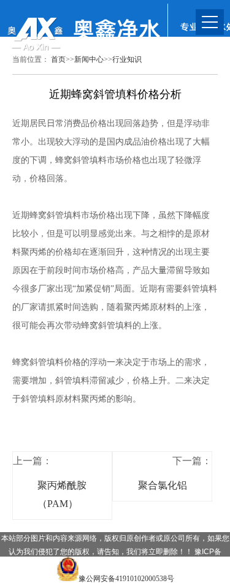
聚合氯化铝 (162, 485)
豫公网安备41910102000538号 (126, 578)
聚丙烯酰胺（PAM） (61, 494)
